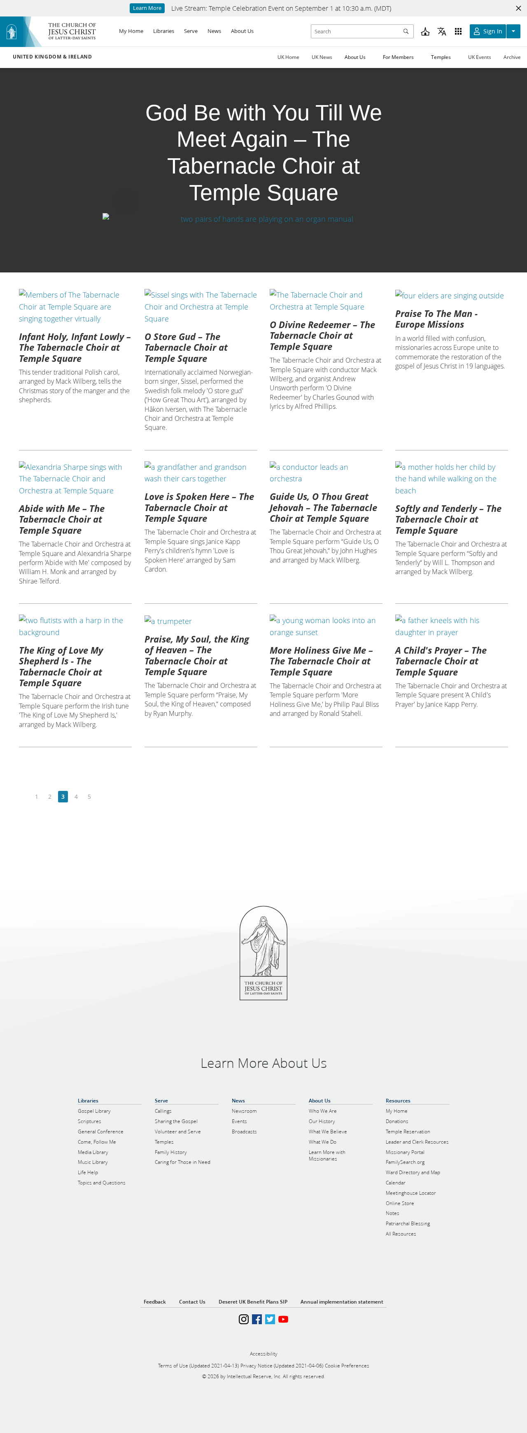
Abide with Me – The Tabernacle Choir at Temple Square (62, 519)
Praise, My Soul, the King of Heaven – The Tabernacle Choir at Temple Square (197, 655)
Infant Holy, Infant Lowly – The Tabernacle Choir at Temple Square (75, 347)
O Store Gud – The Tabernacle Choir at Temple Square (186, 347)
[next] (102, 797)
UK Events (479, 57)
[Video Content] (263, 218)
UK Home (288, 57)
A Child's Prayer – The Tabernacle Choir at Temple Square (441, 661)
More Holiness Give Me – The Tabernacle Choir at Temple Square (321, 661)
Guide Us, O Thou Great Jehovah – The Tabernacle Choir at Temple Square (323, 507)
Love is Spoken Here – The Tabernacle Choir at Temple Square (199, 507)
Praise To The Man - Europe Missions (436, 318)
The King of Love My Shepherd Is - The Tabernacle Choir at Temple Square (61, 666)
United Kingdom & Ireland (52, 57)
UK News (322, 57)
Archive (512, 57)
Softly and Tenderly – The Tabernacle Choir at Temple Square (448, 519)
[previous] (23, 797)
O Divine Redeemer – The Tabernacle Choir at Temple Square (322, 335)
